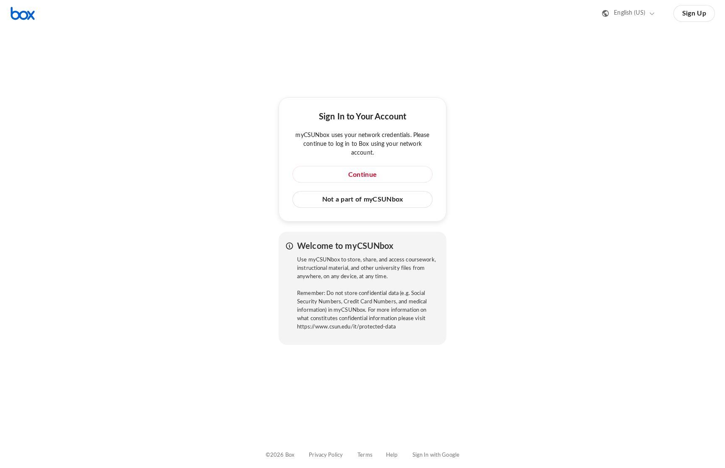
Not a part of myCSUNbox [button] (362, 199)
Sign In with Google (435, 455)
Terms (365, 455)
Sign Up (694, 13)
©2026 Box (280, 455)
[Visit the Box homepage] (22, 13)
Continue (362, 174)
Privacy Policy (326, 455)
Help (392, 455)
